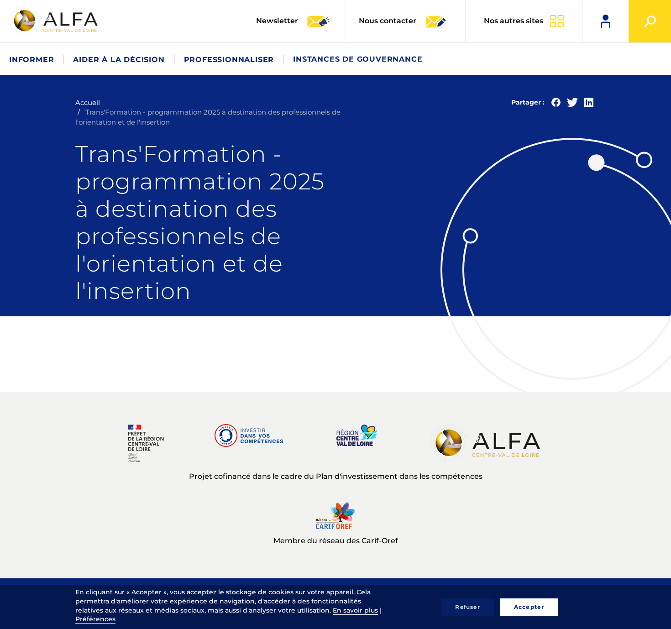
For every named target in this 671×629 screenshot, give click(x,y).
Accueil (87, 102)
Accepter (529, 606)
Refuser (467, 606)
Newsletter (278, 20)
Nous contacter (387, 20)
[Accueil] (54, 20)
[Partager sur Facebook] (556, 104)
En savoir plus (355, 610)
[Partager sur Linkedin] (588, 104)
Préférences (95, 619)
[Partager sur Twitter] (572, 104)
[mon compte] (605, 21)
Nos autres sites (513, 20)
